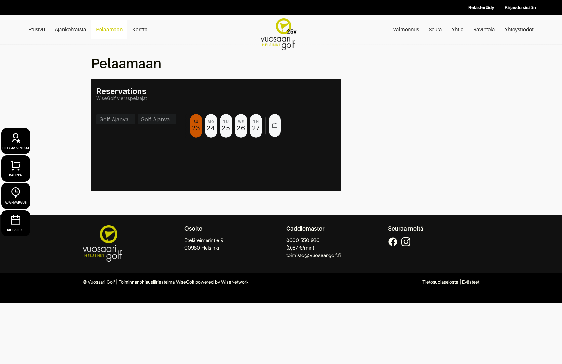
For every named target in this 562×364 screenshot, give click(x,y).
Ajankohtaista (70, 30)
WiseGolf (185, 281)
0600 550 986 (302, 240)
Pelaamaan (109, 30)
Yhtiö (457, 30)
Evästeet (470, 281)
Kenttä (140, 30)
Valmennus (406, 30)
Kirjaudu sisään (520, 7)
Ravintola (484, 30)
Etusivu (36, 30)
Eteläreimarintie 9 (203, 240)
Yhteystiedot (519, 30)
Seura (435, 30)
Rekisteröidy (481, 7)
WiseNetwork (234, 281)
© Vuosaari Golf (99, 281)
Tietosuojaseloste (440, 281)
